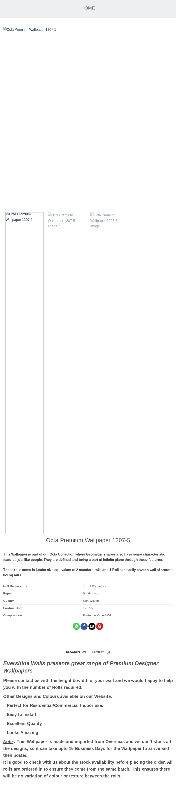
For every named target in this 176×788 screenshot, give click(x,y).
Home (88, 7)
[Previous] (12, 118)
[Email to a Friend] (92, 626)
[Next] (164, 118)
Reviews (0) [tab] (101, 652)
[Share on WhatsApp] (76, 626)
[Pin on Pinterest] (99, 626)
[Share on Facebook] (84, 626)
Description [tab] (76, 652)
